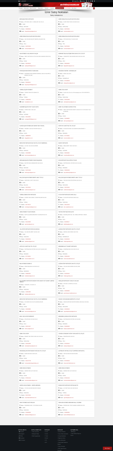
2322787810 (28, 187)
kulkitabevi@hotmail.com (30, 294)
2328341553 (67, 256)
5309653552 (28, 273)
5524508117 (67, 221)
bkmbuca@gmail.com (29, 328)
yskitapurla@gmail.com (68, 345)
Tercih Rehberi (68, 8)
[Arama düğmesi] (94, 8)
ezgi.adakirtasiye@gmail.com (70, 172)
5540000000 (67, 326)
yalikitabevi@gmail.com (29, 241)
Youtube (22, 431)
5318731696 (28, 170)
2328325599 (67, 170)
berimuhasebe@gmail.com (30, 155)
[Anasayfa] (20, 4)
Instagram (22, 433)
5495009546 (28, 28)
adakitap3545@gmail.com (30, 65)
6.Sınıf (46, 433)
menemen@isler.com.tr (68, 138)
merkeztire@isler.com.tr (69, 31)
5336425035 (28, 239)
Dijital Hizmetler (33, 8)
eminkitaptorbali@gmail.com (30, 206)
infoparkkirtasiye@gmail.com (31, 31)
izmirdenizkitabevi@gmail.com (31, 380)
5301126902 (28, 116)
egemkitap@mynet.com (69, 397)
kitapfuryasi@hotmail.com (69, 328)
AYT (46, 442)
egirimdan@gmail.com (29, 224)
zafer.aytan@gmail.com (68, 120)
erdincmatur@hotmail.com (69, 258)
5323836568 (28, 412)
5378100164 (67, 343)
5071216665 (67, 395)
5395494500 (67, 63)
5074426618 (67, 360)
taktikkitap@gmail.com (68, 224)
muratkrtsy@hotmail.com (69, 155)
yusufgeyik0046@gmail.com (30, 119)
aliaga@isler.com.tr (29, 138)
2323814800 (28, 291)
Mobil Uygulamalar (36, 436)
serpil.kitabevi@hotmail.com (30, 397)
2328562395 (28, 99)
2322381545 (67, 309)
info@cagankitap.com (68, 241)
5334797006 (28, 395)
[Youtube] (92, 1)
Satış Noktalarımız (59, 8)
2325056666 (67, 290)
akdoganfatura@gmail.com (69, 83)
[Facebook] (86, 1)
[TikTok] (90, 1)
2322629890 (28, 152)
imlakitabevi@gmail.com (30, 275)
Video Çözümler (35, 431)
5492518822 (67, 152)
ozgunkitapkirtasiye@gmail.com (70, 311)
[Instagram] (88, 1)
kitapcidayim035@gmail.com (31, 84)
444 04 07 (23, 1)
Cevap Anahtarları (62, 436)
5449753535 (67, 28)
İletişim (74, 431)
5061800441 (28, 82)
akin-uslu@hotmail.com (68, 206)
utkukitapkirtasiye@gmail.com (70, 101)
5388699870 (28, 135)
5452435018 (28, 63)
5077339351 (67, 135)
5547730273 (28, 204)
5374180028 (67, 80)
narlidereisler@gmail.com (30, 189)
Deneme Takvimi (61, 431)
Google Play (76, 1)
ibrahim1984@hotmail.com (69, 414)
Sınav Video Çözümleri (63, 433)
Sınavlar (52, 8)
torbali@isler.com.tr (29, 101)
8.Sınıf (46, 438)
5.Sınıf (46, 431)
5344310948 (67, 99)
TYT (46, 440)
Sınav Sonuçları (61, 446)
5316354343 (67, 239)
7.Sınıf (46, 436)
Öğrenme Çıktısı (61, 438)
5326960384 (67, 412)
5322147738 (28, 360)
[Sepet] (94, 1)
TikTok (21, 436)
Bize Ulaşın (74, 8)
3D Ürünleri (22, 440)
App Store (83, 1)
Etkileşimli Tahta (35, 433)
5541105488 (28, 221)
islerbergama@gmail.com (30, 172)
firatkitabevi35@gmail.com (30, 414)
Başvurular (40, 8)
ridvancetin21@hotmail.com (69, 363)
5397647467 (28, 326)
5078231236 (28, 377)
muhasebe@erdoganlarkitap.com (32, 363)
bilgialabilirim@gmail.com (69, 65)
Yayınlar (46, 8)
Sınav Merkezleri (61, 440)
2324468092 (67, 118)
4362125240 (67, 204)
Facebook (22, 438)
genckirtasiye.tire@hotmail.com (70, 293)
